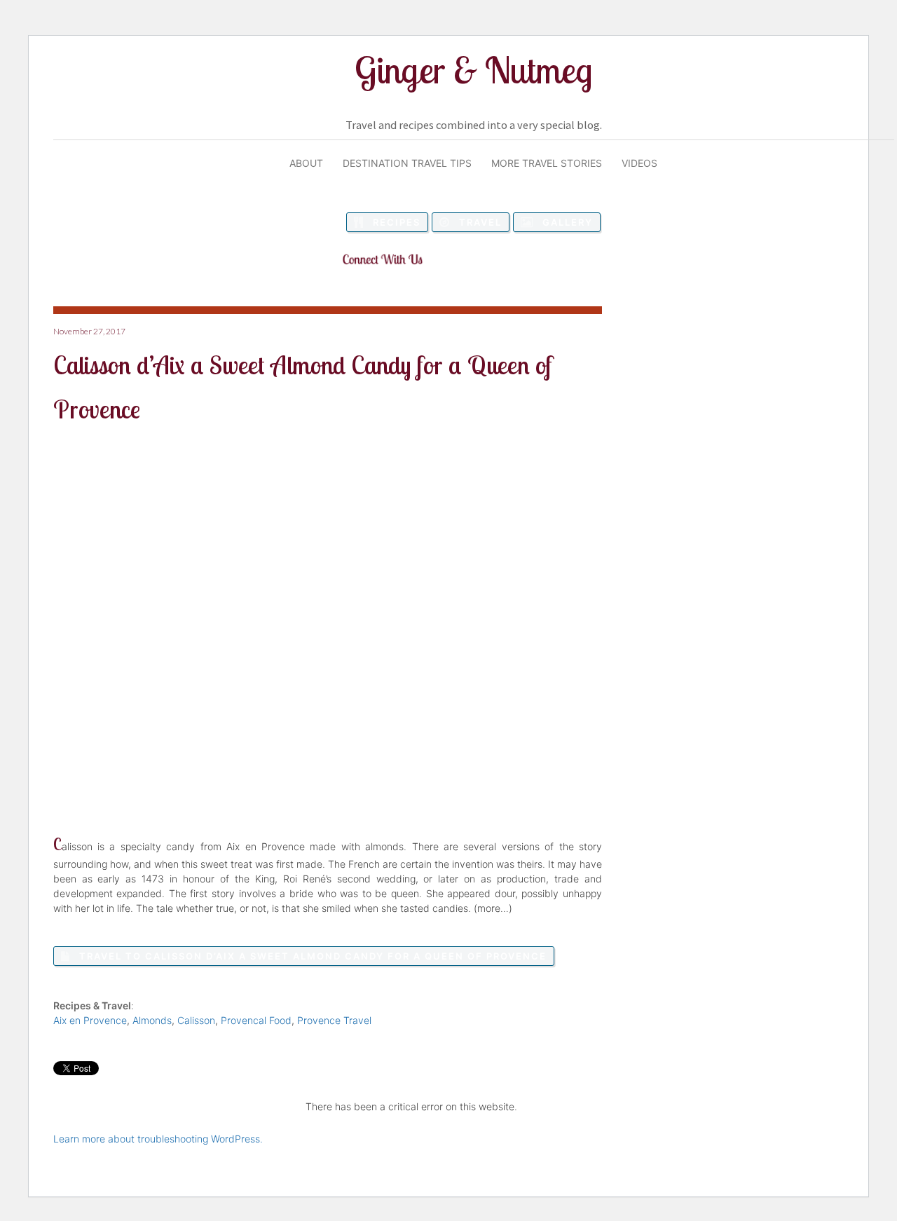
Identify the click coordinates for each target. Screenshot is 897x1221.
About (306, 163)
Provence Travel (334, 1020)
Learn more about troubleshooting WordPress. (158, 1139)
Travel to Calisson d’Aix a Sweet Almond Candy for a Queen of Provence (313, 956)
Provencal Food (256, 1020)
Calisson (196, 1020)
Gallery (567, 222)
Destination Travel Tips (407, 163)
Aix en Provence (90, 1020)
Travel (480, 222)
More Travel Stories (546, 163)
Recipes (396, 222)
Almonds (152, 1020)
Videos (639, 163)
